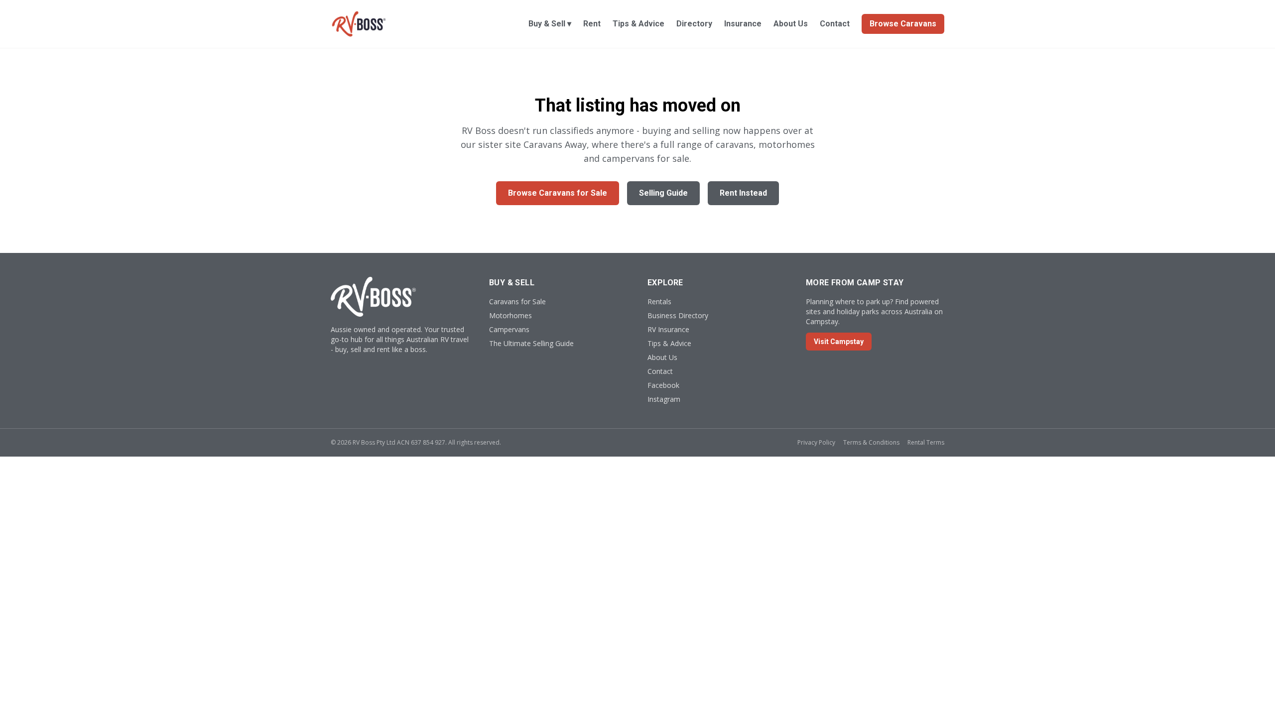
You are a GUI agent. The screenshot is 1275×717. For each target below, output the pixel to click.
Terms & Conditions (871, 442)
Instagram (663, 399)
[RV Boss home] (359, 24)
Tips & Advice (638, 23)
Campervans (509, 329)
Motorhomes (510, 315)
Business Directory (677, 315)
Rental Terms (925, 442)
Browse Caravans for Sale (557, 193)
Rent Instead (743, 193)
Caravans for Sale (517, 301)
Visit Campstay (839, 342)
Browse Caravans (903, 23)
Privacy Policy (816, 442)
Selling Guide (663, 193)
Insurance (743, 23)
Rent (592, 23)
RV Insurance (668, 329)
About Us (790, 23)
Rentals (659, 301)
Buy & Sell (549, 23)
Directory (694, 23)
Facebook (663, 385)
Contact (835, 23)
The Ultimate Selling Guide (531, 343)
